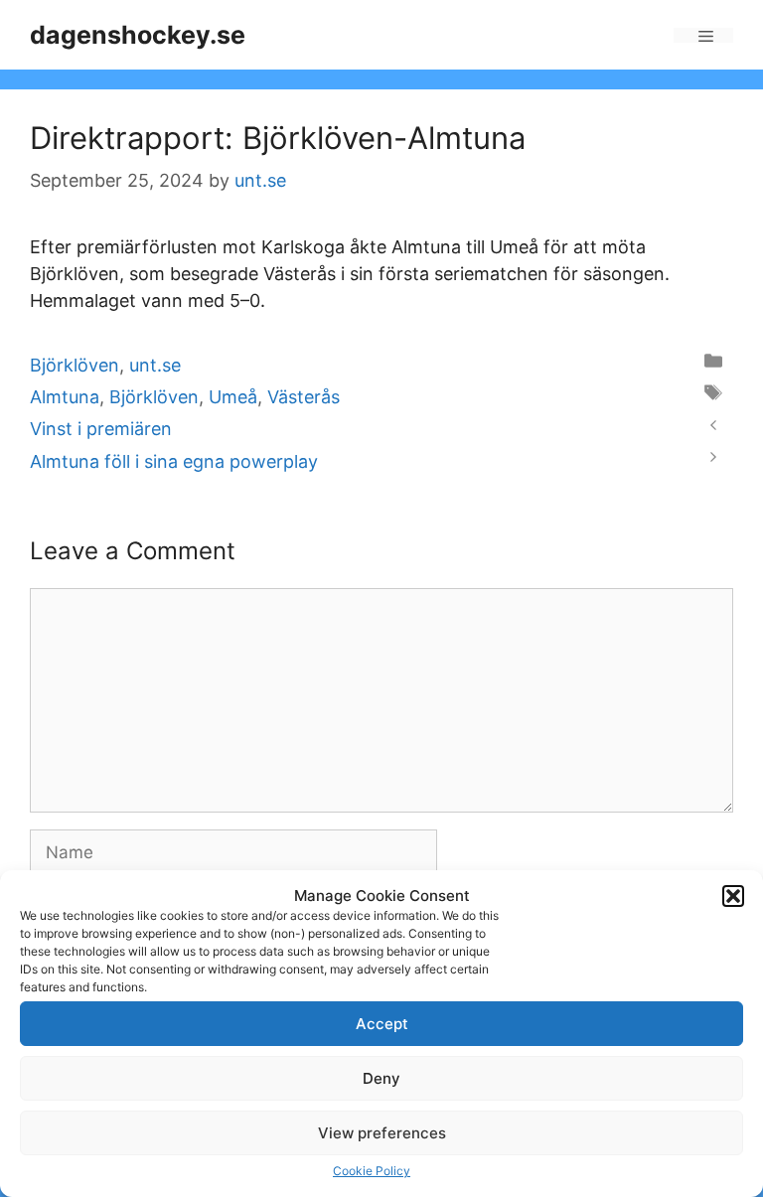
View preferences (382, 1132)
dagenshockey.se (137, 35)
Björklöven (74, 365)
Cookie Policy (371, 1170)
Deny (381, 1078)
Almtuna (64, 396)
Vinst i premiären (101, 428)
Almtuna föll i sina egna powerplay (174, 461)
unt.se (155, 365)
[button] (733, 896)
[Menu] (703, 35)
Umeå (233, 396)
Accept (382, 1023)
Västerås (303, 396)
